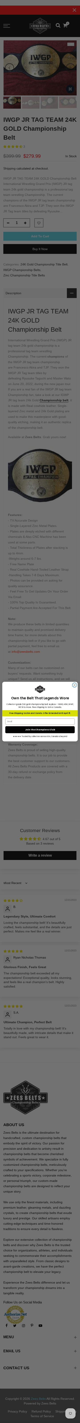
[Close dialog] (74, 685)
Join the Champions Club (40, 729)
